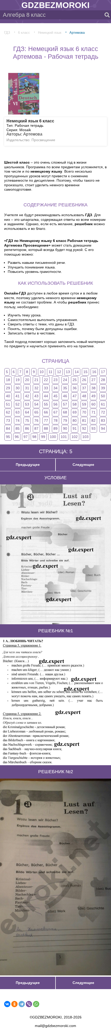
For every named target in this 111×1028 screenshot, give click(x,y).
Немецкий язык (49, 33)
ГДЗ (7, 33)
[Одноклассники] (14, 1004)
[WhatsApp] (36, 1004)
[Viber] (29, 1004)
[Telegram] (22, 1004)
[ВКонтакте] (7, 1004)
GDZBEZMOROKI (55, 5)
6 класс (24, 33)
